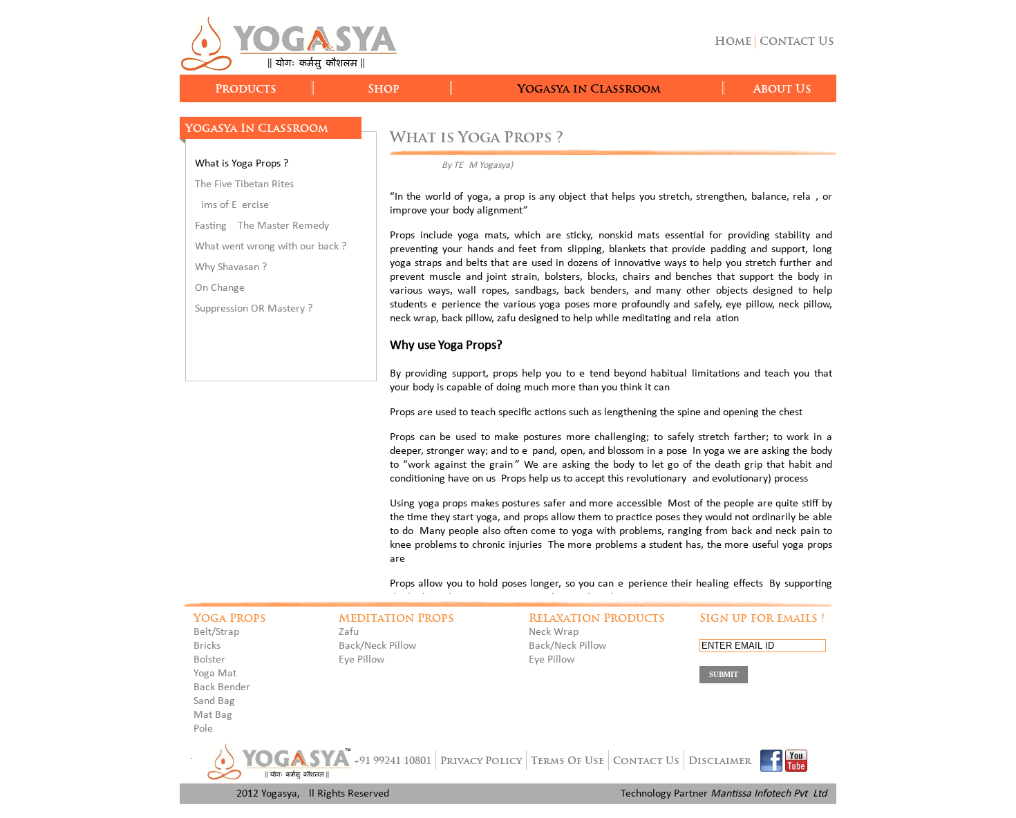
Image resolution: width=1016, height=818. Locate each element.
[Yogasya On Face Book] (771, 761)
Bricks (207, 645)
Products (245, 89)
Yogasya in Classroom (589, 89)
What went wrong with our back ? (270, 246)
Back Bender (222, 687)
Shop (383, 89)
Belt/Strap (216, 632)
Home (733, 41)
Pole (203, 728)
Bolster (209, 659)
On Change (220, 288)
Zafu (349, 632)
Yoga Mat (215, 673)
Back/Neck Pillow (377, 645)
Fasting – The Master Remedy (262, 225)
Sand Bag (214, 701)
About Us (782, 89)
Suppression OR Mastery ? (253, 308)
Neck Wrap (553, 632)
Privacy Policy (481, 760)
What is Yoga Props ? (241, 163)
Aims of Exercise (232, 205)
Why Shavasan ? (231, 267)
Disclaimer (719, 760)
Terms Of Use (567, 760)
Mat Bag (213, 715)
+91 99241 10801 (392, 760)
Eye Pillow (361, 659)
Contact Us (797, 41)
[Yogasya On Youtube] (796, 761)
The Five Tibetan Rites (244, 184)
